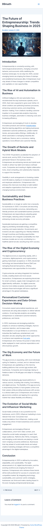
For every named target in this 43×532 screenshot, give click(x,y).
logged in (17, 504)
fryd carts (26, 338)
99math (6, 4)
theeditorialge (31, 126)
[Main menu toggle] (39, 4)
